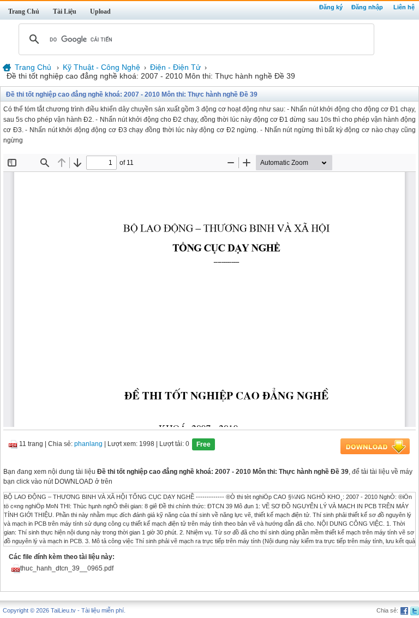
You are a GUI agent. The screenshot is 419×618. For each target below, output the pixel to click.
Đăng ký (331, 7)
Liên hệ (404, 7)
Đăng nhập (367, 7)
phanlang (88, 444)
